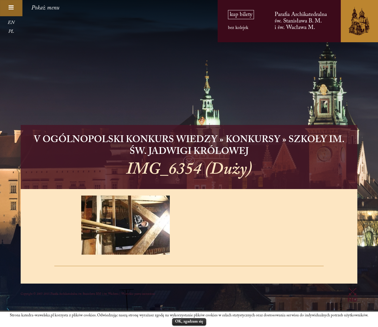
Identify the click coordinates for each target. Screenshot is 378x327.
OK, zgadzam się (189, 321)
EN (11, 22)
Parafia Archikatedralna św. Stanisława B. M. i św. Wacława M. (301, 21)
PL (11, 31)
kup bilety (241, 14)
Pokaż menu (45, 8)
